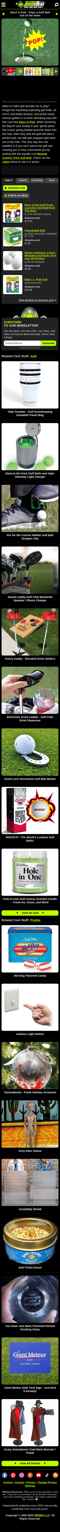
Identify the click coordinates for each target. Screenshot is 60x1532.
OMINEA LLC (42, 1515)
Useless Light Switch (30, 1034)
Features (37, 180)
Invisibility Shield (30, 1209)
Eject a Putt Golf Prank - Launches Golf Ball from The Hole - (40, 208)
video (6, 161)
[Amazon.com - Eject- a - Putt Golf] (12, 284)
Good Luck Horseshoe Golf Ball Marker (30, 778)
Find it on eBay (16, 195)
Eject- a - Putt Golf (36, 279)
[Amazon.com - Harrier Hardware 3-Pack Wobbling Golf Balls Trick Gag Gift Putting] (12, 260)
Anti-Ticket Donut (30, 1267)
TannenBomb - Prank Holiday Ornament (30, 1092)
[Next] (56, 71)
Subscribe (49, 343)
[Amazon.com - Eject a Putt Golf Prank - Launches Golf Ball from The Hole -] (12, 212)
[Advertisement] (30, 87)
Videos (23, 180)
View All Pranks (30, 1463)
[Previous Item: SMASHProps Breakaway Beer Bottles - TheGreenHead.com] (4, 14)
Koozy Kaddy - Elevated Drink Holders (30, 658)
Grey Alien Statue (30, 1150)
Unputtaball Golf (35, 230)
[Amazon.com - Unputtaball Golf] (12, 236)
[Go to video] (10, 71)
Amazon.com (15, 188)
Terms (28, 348)
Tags (51, 180)
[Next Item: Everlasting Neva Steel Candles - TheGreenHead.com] (56, 14)
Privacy (36, 348)
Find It (8, 180)
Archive (8, 1482)
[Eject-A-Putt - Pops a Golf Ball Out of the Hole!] (19, 71)
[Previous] (4, 71)
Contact (19, 1482)
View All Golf (30, 912)
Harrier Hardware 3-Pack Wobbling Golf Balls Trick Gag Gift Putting (40, 255)
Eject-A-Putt (27, 122)
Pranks (35, 920)
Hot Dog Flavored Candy (30, 975)
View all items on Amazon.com (36, 300)
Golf (33, 356)
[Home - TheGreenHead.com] (30, 4)
